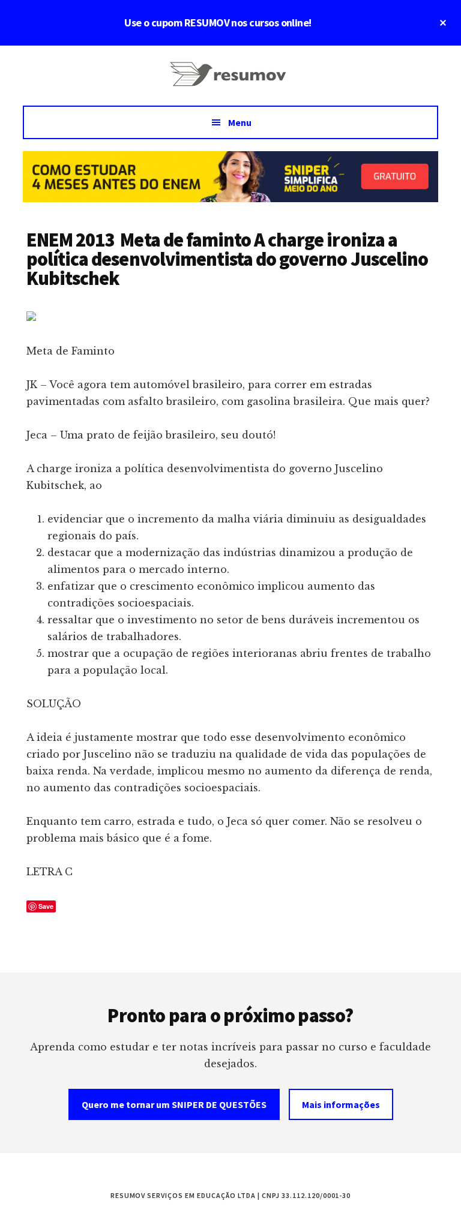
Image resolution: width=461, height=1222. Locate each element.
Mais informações (341, 1104)
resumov (230, 82)
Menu (240, 122)
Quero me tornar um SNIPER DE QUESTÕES (174, 1104)
